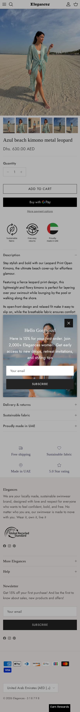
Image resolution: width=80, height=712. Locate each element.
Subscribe (40, 384)
